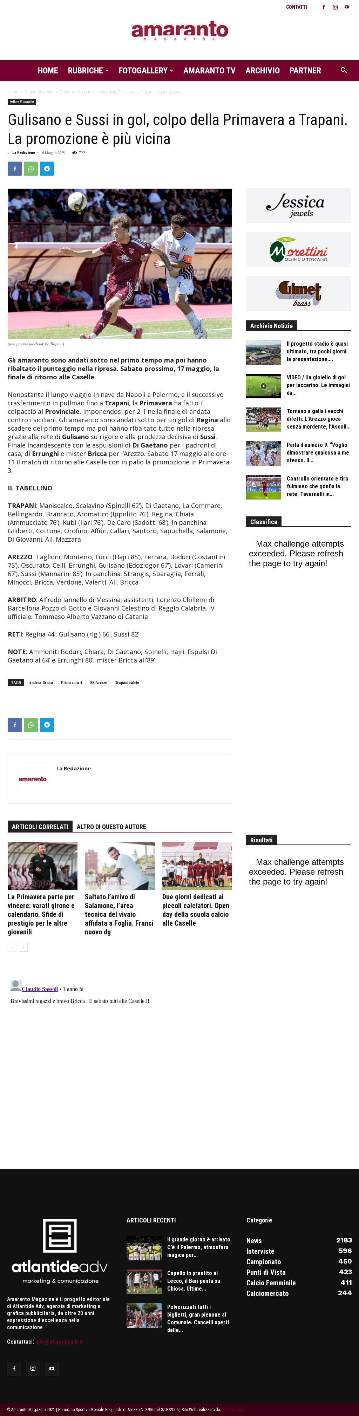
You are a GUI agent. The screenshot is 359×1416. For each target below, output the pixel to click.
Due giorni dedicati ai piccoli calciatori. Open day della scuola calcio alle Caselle (195, 910)
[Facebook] (323, 7)
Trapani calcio (127, 682)
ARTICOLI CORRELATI (40, 826)
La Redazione (23, 152)
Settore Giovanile (39, 92)
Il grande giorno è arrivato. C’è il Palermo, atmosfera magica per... (199, 1247)
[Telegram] (47, 169)
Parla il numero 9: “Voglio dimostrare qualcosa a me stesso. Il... (318, 453)
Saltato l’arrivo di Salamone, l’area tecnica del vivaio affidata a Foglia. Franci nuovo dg (119, 914)
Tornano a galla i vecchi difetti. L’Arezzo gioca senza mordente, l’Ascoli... (319, 419)
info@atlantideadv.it (59, 1341)
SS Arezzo (98, 682)
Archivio (262, 71)
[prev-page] (12, 947)
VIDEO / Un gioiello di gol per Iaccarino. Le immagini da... (318, 385)
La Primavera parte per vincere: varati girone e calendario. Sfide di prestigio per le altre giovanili (41, 914)
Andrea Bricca (41, 682)
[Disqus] (120, 1065)
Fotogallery (143, 71)
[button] (343, 71)
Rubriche (85, 71)
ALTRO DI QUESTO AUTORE (111, 826)
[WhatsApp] (31, 169)
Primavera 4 (71, 682)
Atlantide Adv (232, 1409)
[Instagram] (335, 7)
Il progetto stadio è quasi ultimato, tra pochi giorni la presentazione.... (317, 351)
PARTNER (305, 71)
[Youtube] (346, 7)
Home (48, 71)
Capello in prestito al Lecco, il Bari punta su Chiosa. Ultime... (193, 1281)
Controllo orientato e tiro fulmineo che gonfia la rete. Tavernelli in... (317, 486)
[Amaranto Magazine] (179, 30)
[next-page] (23, 947)
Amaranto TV (209, 71)
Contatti (296, 7)
